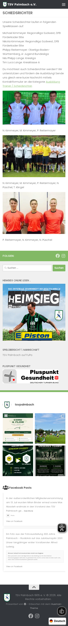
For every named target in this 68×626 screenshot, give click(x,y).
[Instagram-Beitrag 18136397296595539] (18, 461)
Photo (12, 515)
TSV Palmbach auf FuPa (17, 355)
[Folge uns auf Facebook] (58, 256)
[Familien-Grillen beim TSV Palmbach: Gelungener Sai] (50, 428)
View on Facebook (14, 521)
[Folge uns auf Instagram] (63, 256)
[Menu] (63, 4)
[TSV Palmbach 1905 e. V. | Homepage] (25, 4)
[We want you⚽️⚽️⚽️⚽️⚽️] (50, 461)
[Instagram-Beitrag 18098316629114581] (18, 428)
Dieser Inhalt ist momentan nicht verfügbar (25, 553)
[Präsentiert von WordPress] (25, 604)
